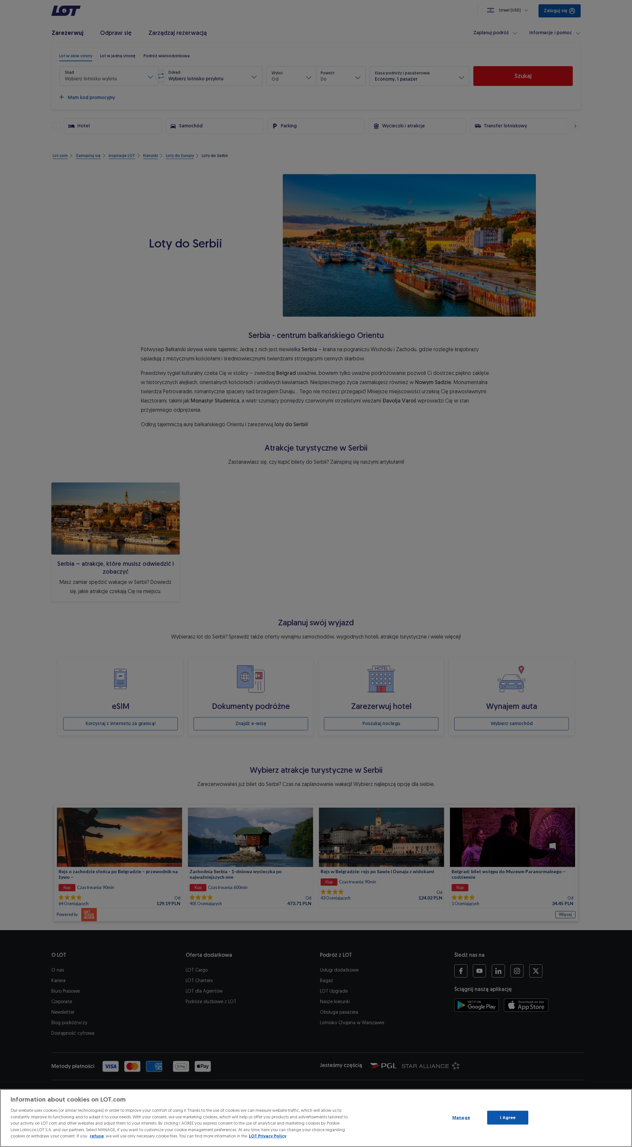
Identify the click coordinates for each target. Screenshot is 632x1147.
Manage (461, 1117)
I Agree (507, 1117)
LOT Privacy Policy (267, 1136)
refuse (97, 1136)
